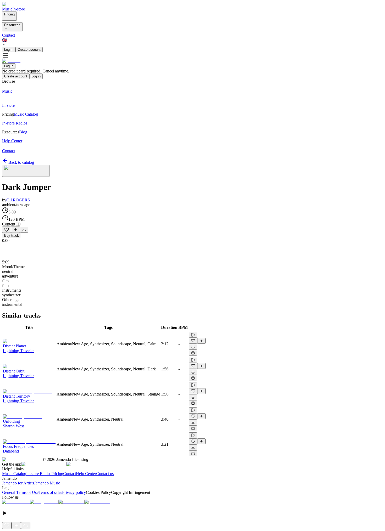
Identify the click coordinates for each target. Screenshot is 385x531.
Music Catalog (14, 473)
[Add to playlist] (15, 230)
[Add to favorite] (6, 230)
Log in (8, 50)
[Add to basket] (193, 353)
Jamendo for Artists (18, 483)
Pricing (9, 14)
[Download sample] (24, 230)
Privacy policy (74, 492)
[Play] (26, 171)
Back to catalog (21, 162)
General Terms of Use (20, 492)
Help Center (86, 473)
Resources (12, 25)
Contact (8, 35)
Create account (29, 50)
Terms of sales (50, 492)
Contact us (105, 473)
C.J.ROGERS (18, 200)
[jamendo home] (11, 4)
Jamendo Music (47, 483)
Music (7, 9)
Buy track (11, 236)
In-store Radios (38, 473)
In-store (18, 9)
